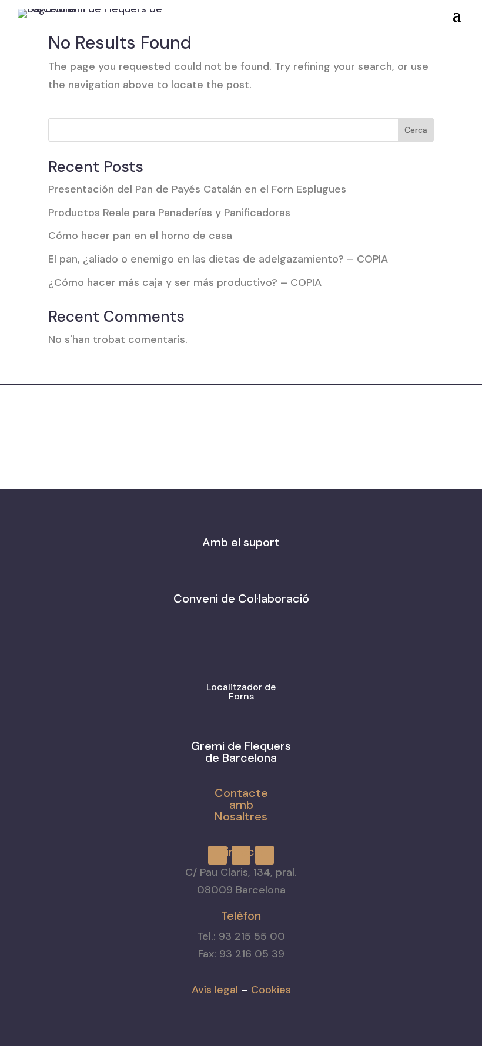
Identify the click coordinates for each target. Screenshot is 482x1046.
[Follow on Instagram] (286, 11)
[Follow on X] (307, 11)
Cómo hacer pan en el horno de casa (140, 235)
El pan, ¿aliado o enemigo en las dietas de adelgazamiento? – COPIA (218, 259)
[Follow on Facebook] (265, 11)
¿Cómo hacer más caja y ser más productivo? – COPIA (185, 282)
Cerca (415, 130)
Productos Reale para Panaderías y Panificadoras (169, 213)
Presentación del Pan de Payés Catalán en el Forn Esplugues (197, 189)
